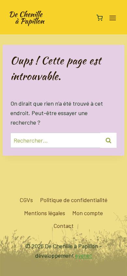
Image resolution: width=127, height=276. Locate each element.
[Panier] (99, 18)
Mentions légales (44, 212)
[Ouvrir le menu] (112, 18)
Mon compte (87, 212)
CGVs (26, 199)
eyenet (83, 255)
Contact (63, 225)
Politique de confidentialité (73, 199)
